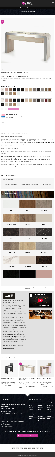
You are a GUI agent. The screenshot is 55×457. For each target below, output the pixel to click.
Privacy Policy (4, 424)
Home (21, 11)
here (4, 348)
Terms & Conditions (23, 453)
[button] (2, 3)
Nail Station (18, 125)
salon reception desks (14, 334)
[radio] (2, 89)
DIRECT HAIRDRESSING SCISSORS (41, 431)
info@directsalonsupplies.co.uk (18, 413)
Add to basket (13, 109)
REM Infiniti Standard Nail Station (7, 378)
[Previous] (1, 376)
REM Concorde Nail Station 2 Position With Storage (27, 379)
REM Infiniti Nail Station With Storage (44, 378)
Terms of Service (5, 426)
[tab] (5, 175)
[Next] (54, 376)
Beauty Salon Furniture (10, 125)
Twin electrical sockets (44, 142)
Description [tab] (4, 133)
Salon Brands (28, 11)
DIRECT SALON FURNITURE (25, 431)
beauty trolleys (11, 336)
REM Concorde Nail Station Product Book (12, 172)
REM (34, 11)
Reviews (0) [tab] (24, 133)
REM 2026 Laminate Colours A (8, 86)
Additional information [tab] (14, 133)
